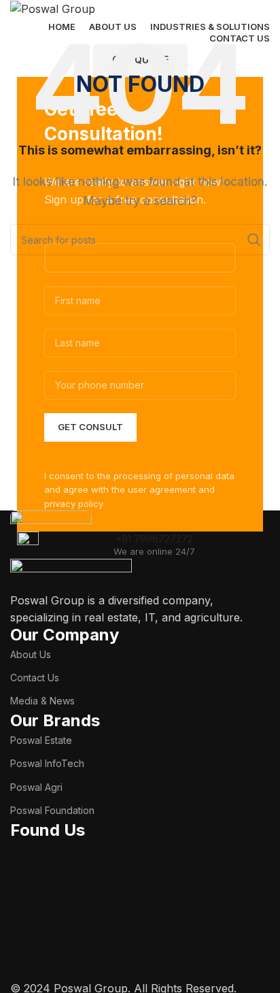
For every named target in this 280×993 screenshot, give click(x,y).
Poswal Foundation (52, 810)
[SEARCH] (254, 239)
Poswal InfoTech (47, 763)
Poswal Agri (36, 787)
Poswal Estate (41, 740)
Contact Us (34, 677)
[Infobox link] (140, 545)
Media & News (42, 700)
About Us (30, 654)
